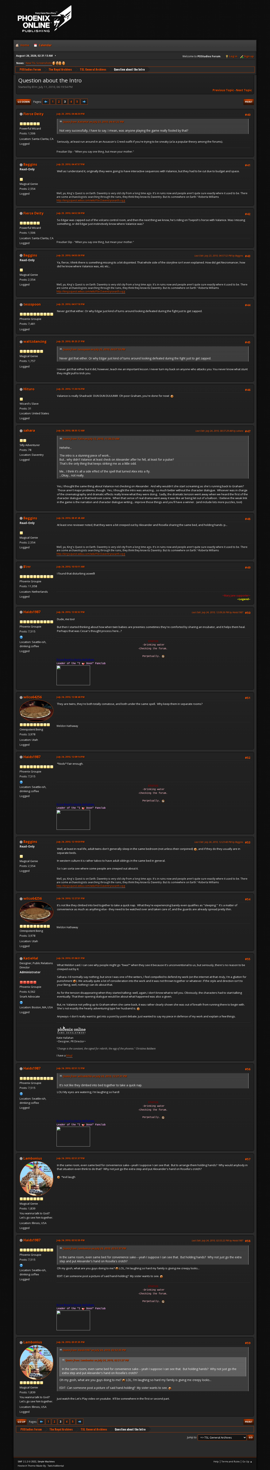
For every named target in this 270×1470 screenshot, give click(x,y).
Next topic (244, 90)
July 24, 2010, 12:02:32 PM (71, 612)
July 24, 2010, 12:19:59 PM (71, 841)
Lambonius (32, 1158)
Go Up (21, 1421)
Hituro (28, 389)
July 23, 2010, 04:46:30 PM (71, 113)
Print (248, 101)
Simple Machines (46, 1461)
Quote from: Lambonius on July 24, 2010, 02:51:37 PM (94, 1248)
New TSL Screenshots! (39, 63)
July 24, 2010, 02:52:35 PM (71, 1240)
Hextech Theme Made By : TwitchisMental (41, 1465)
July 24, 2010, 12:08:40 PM (71, 697)
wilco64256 (32, 697)
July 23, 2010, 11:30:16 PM (71, 388)
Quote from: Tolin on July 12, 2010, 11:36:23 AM (91, 439)
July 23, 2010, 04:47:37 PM (71, 164)
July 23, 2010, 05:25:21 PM (71, 341)
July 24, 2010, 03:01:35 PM (71, 1342)
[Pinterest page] (21, 637)
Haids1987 (31, 612)
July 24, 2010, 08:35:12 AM (71, 430)
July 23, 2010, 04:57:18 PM (71, 304)
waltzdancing (35, 341)
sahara (29, 430)
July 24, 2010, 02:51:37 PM (71, 1158)
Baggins (30, 164)
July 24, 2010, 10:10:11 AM (71, 566)
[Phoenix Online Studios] (21, 1002)
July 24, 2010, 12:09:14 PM (71, 756)
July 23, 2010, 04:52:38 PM (71, 213)
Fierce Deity (33, 114)
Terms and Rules (230, 1461)
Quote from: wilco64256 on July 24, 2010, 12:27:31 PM (95, 1076)
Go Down (24, 101)
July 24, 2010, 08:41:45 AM (71, 518)
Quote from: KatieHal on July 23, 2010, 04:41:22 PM (93, 122)
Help (216, 1461)
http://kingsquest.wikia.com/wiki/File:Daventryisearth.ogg (91, 200)
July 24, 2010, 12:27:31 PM (71, 898)
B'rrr (27, 566)
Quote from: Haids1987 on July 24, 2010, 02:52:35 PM (94, 1350)
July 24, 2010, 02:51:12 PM (71, 1068)
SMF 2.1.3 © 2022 (27, 1461)
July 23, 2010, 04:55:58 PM (71, 255)
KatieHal (30, 958)
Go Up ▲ (247, 1461)
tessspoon (32, 304)
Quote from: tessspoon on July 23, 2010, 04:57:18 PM (94, 349)
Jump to (191, 1437)
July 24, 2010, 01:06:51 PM (71, 958)
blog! (69, 1055)
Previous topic (223, 90)
